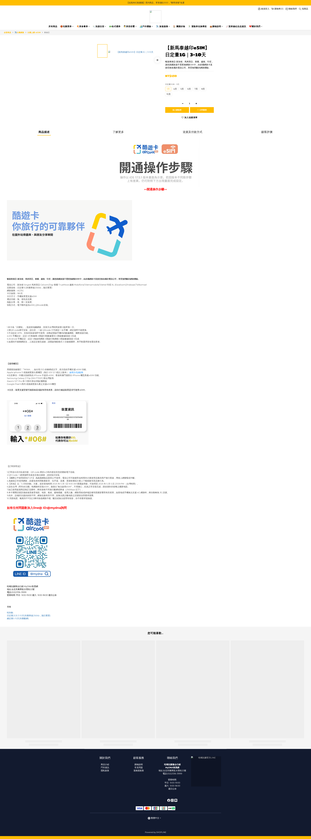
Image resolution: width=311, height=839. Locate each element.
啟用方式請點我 (76, 372)
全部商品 (7, 32)
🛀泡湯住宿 (98, 26)
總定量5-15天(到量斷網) (18, 618)
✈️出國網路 (19, 32)
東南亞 (47, 32)
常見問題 (138, 767)
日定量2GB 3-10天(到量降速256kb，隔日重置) (29, 615)
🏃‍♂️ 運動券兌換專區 (197, 26)
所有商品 (53, 26)
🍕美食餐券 (82, 26)
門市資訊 (105, 767)
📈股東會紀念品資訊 (236, 26)
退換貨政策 (139, 770)
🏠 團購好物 (179, 26)
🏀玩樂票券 (66, 26)
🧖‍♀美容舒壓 (129, 26)
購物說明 (138, 764)
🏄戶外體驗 (145, 26)
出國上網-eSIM (34, 32)
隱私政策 (105, 770)
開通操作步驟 (155, 189)
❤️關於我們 (254, 26)
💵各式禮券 (115, 26)
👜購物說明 (215, 26)
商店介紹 (105, 764)
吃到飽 (10, 612)
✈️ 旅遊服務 (162, 26)
